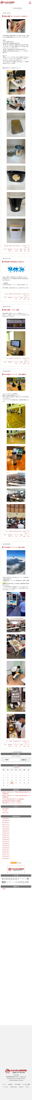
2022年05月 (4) (5, 845)
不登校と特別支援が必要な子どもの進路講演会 (13, 799)
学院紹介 (10, 1084)
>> (21, 8)
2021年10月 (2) (5, 856)
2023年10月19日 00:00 (17, 358)
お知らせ (6, 294)
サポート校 (16, 249)
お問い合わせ (13, 1087)
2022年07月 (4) (5, 841)
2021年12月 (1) (5, 853)
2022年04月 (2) (5, 847)
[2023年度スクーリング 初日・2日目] (16, 562)
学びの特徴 (17, 1084)
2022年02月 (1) (5, 851)
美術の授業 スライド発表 (11, 310)
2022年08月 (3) (5, 839)
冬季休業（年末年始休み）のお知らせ (14, 262)
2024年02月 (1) (5, 822)
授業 (28, 249)
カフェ (20, 299)
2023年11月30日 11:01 (17, 246)
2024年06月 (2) (5, 820)
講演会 (16, 251)
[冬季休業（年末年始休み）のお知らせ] (16, 269)
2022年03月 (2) (5, 849)
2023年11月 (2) (5, 824)
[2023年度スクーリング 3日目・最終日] (16, 384)
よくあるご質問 (26, 1084)
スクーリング (26, 535)
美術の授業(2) (5, 808)
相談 (28, 251)
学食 (16, 299)
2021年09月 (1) (5, 858)
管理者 (10, 246)
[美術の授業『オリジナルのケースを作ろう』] (16, 26)
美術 (25, 249)
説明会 (21, 251)
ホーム (4, 1084)
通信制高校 (10, 249)
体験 (25, 251)
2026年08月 (16, 767)
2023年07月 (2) (5, 832)
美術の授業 (6, 246)
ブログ (7, 358)
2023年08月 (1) (5, 830)
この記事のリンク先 (25, 246)
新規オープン (11, 251)
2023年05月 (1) (5, 834)
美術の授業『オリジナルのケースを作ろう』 (16, 16)
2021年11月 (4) (5, 854)
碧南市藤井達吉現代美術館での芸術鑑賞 (11, 801)
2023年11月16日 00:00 (17, 294)
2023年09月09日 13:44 (17, 531)
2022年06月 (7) (5, 843)
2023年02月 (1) (5, 835)
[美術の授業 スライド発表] (16, 324)
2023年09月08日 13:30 (17, 741)
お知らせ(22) (5, 812)
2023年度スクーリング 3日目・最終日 (15, 374)
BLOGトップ (27, 247)
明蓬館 (21, 249)
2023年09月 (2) (5, 828)
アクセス (6, 1087)
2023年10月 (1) (5, 826)
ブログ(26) (4, 810)
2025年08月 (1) (5, 818)
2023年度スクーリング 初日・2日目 (14, 547)
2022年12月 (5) (5, 837)
